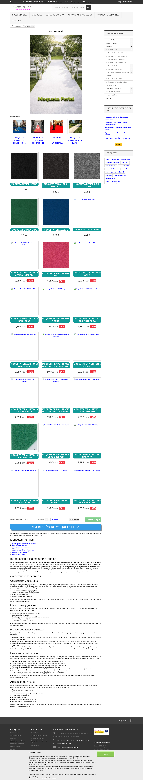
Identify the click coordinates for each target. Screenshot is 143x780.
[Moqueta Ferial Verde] (24, 212)
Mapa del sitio (35, 745)
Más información (34, 778)
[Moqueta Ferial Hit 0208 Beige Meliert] (87, 483)
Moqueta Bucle (112, 66)
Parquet (16, 20)
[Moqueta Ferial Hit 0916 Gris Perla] (24, 346)
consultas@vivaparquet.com (69, 747)
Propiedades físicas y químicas (23, 551)
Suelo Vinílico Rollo (112, 159)
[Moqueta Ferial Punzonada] (56, 126)
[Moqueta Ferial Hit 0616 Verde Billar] (24, 437)
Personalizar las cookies (49, 778)
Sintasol (121, 172)
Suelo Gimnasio (124, 166)
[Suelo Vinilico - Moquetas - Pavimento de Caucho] (29, 8)
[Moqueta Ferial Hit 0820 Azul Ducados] (24, 392)
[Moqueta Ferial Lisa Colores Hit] (37, 126)
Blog (119, 2)
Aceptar (105, 754)
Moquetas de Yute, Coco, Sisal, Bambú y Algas (117, 83)
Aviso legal (34, 733)
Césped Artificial (111, 95)
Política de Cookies (37, 738)
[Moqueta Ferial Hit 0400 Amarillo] (24, 483)
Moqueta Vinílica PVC (115, 79)
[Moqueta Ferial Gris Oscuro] (56, 166)
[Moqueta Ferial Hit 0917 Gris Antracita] (87, 301)
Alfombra (108, 175)
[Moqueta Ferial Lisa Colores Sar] (19, 126)
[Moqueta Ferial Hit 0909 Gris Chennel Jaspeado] (56, 346)
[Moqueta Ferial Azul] (56, 212)
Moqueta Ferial (112, 50)
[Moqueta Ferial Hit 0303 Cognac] (56, 483)
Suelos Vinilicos (111, 166)
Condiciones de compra (39, 735)
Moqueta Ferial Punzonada (56, 140)
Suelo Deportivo (111, 172)
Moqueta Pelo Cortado (115, 69)
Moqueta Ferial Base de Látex (75, 140)
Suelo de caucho (55, 15)
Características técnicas (19, 545)
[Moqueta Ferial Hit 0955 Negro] (56, 301)
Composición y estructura (21, 547)
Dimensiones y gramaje (21, 549)
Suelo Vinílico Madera (113, 181)
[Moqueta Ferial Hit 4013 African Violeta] (24, 255)
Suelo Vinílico (19, 15)
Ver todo (118, 144)
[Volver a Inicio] (12, 26)
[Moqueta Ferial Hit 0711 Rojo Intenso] (87, 392)
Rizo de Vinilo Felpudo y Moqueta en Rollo (117, 74)
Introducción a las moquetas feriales (23, 543)
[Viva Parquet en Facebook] (130, 720)
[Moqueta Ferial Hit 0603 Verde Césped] (56, 437)
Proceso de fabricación (19, 552)
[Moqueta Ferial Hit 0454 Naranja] (87, 437)
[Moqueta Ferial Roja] (87, 212)
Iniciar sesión (127, 2)
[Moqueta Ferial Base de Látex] (75, 126)
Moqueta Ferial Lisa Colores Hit (38, 140)
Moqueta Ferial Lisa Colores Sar (19, 140)
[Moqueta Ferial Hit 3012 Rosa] (56, 255)
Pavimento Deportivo (108, 15)
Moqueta (37, 15)
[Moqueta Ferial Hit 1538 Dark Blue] (24, 301)
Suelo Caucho (126, 169)
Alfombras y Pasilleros (80, 15)
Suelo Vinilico (125, 159)
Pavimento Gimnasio (112, 162)
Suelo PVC (125, 162)
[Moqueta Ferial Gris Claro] (87, 166)
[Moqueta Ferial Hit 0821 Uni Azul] (87, 346)
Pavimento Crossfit (120, 175)
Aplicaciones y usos (18, 554)
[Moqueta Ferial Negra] (24, 166)
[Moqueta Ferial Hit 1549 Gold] (87, 255)
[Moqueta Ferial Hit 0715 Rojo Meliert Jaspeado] (56, 392)
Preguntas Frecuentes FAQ (119, 109)
